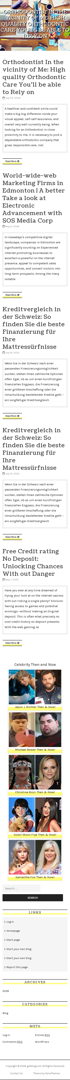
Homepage (13, 930)
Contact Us (16, 1073)
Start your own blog (18, 949)
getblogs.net (34, 1066)
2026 (6, 991)
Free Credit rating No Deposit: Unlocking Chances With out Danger (33, 562)
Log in (10, 921)
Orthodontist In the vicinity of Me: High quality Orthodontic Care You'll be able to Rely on (34, 77)
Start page (13, 939)
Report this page (17, 967)
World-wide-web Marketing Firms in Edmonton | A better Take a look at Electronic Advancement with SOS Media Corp (34, 198)
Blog (5, 1013)
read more (10, 161)
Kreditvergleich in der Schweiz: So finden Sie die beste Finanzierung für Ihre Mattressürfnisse (34, 328)
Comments (13, 1041)
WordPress (42, 1041)
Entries (42, 1035)
